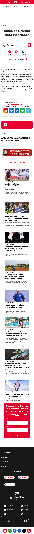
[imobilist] (5, 531)
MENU (8, 2)
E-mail (8, 426)
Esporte (5, 25)
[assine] (29, 531)
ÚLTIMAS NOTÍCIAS (17, 7)
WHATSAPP (8, 7)
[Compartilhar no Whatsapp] (10, 531)
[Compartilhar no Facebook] (15, 531)
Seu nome (9, 418)
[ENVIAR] (17, 435)
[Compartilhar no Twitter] (24, 531)
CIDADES (26, 7)
